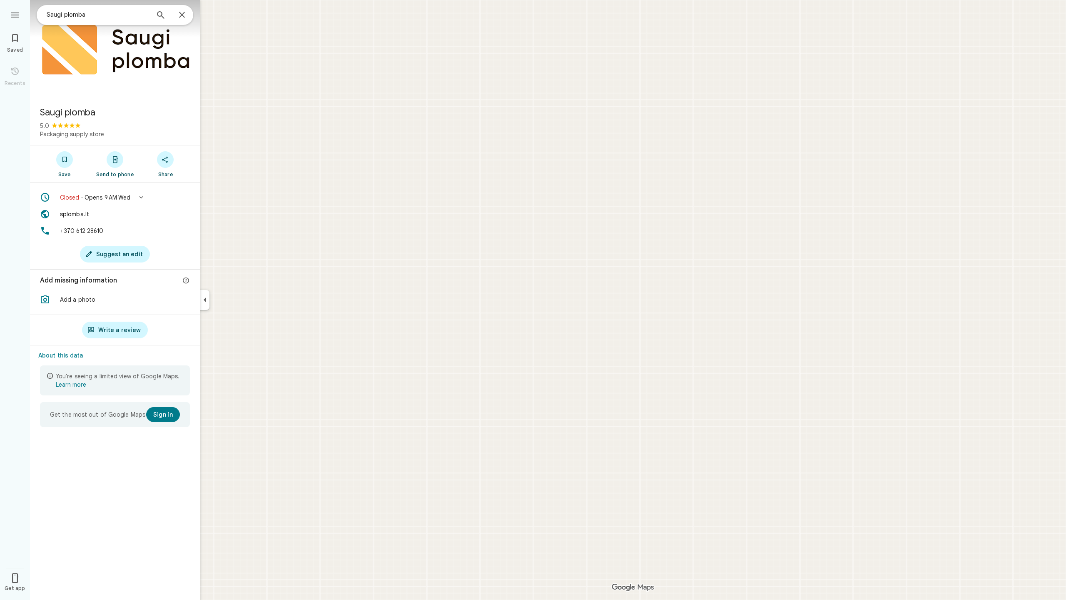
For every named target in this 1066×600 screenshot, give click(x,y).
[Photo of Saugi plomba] (115, 50)
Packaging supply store (72, 134)
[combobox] (98, 15)
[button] (115, 197)
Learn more (71, 384)
